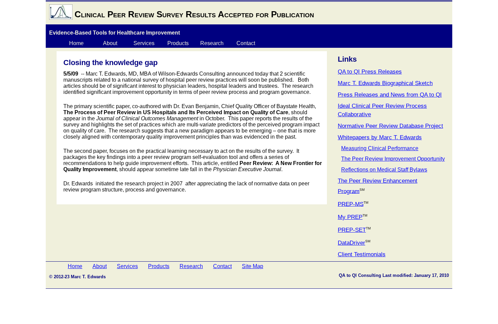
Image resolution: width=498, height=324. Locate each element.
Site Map (252, 266)
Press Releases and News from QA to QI (390, 95)
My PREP (350, 217)
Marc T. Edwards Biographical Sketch (385, 83)
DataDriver (351, 243)
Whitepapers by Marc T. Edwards (380, 137)
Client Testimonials (362, 254)
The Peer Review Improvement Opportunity (393, 159)
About (110, 43)
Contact (245, 43)
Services (143, 43)
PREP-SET (352, 230)
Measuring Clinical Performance (379, 148)
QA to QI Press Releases (370, 71)
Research (212, 43)
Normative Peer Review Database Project (390, 126)
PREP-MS (351, 204)
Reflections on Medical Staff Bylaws (384, 170)
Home (76, 43)
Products (178, 43)
